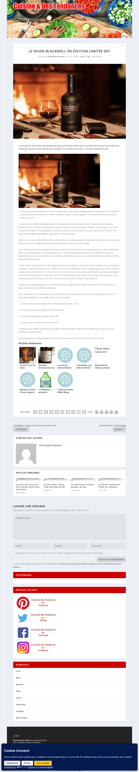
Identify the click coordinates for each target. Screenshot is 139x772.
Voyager (20, 711)
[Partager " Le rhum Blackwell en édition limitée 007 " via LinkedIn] (62, 412)
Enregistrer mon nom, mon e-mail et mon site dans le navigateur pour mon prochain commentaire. (60, 553)
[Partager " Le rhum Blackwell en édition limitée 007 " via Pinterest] (57, 412)
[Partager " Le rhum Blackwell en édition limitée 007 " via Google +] (46, 412)
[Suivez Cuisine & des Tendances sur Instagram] (36, 654)
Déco (18, 677)
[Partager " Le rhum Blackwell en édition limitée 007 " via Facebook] (35, 412)
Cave (82, 56)
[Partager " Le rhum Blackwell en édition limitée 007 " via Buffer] (67, 412)
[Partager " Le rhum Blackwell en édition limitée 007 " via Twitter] (40, 412)
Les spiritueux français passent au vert (82, 485)
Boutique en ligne (21, 740)
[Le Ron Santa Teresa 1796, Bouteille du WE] (55, 479)
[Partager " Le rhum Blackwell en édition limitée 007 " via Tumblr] (51, 412)
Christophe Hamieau (56, 56)
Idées (18, 691)
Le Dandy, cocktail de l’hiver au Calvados (109, 485)
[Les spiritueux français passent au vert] (83, 479)
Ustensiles (21, 704)
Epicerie (19, 684)
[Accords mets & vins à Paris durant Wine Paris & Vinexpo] (28, 479)
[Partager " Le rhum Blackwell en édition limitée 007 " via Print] (84, 412)
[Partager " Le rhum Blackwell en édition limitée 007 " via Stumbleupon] (73, 412)
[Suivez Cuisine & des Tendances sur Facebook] (36, 639)
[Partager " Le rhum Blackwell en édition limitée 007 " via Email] (78, 412)
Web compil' (21, 717)
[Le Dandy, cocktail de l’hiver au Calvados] (110, 479)
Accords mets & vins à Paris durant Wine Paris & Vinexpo (28, 487)
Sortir (18, 698)
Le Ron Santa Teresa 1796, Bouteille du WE (54, 485)
